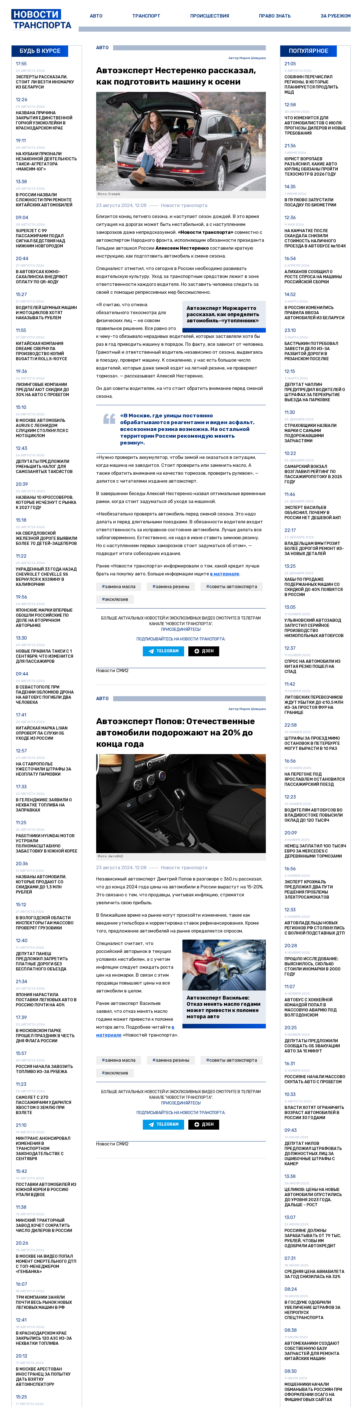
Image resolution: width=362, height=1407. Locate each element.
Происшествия (209, 16)
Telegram (167, 651)
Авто (96, 16)
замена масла (120, 586)
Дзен (208, 651)
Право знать (275, 16)
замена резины (172, 586)
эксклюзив (116, 599)
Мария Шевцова (253, 58)
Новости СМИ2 (112, 670)
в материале (224, 574)
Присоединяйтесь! (181, 629)
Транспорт (146, 16)
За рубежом (336, 16)
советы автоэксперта (233, 586)
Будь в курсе (40, 51)
